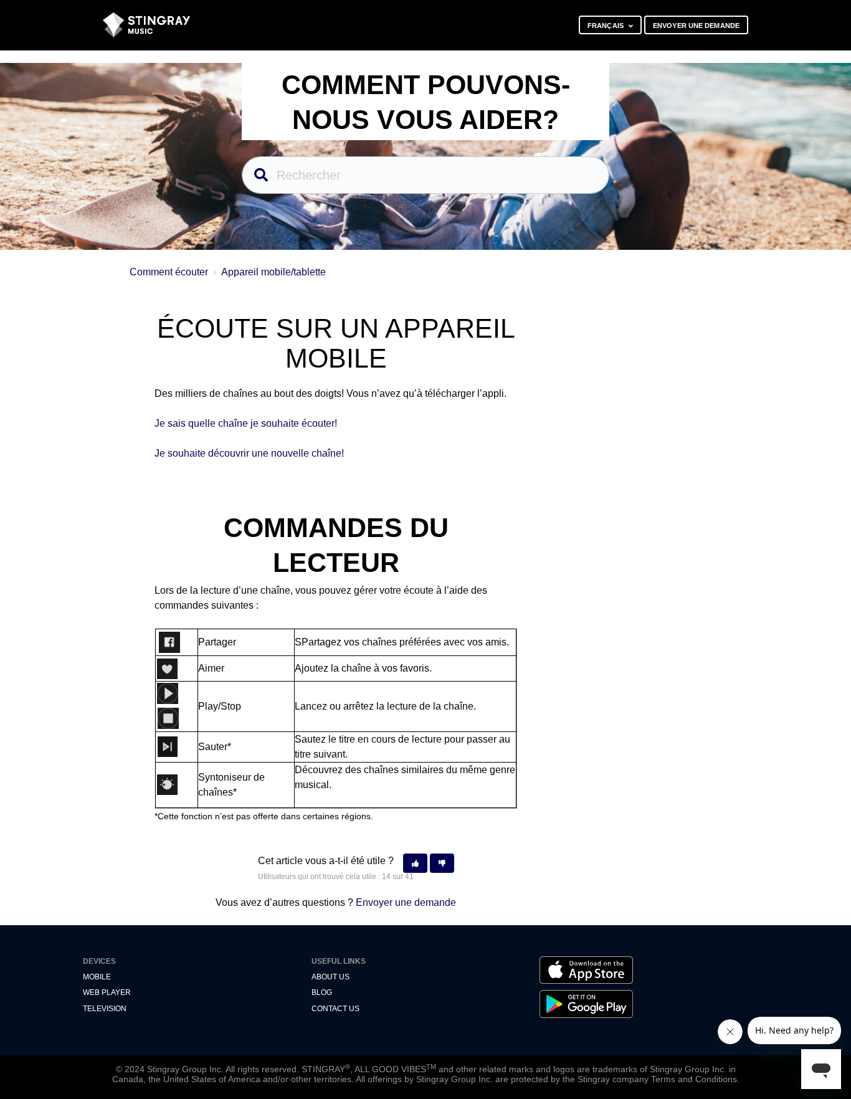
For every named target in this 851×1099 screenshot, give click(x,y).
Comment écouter (169, 272)
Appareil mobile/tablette (273, 272)
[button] (415, 863)
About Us (330, 977)
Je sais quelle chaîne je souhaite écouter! (246, 423)
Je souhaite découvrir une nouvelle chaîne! (249, 453)
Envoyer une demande (696, 25)
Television (104, 1008)
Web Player (107, 992)
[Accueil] (146, 24)
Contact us (335, 1008)
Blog (321, 992)
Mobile (97, 977)
